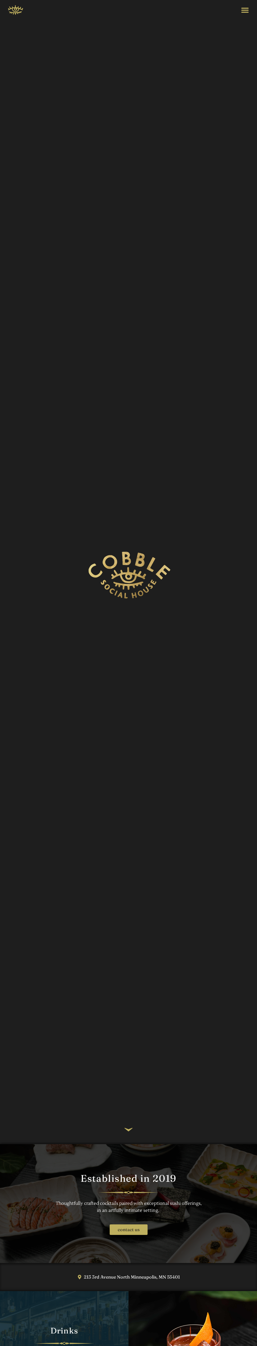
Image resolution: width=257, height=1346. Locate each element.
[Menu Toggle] (245, 10)
